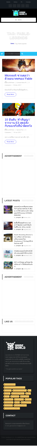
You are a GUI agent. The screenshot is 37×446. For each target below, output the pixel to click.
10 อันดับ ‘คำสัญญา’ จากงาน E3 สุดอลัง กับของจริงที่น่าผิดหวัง (18, 123)
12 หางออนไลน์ (19, 399)
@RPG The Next (26, 402)
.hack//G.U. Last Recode (20, 390)
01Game (7, 393)
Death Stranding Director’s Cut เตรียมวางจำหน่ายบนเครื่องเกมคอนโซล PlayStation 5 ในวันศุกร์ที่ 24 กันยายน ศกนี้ (23, 239)
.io (29, 390)
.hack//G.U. (7, 390)
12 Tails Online (8, 399)
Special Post (20, 130)
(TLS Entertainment (9, 384)
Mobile (8, 2)
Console (28, 2)
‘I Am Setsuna (8, 405)
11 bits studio (15, 396)
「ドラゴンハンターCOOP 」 (12, 408)
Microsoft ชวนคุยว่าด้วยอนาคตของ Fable (18, 77)
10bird (28, 393)
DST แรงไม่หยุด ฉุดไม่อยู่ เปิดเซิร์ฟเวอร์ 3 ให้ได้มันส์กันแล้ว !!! (23, 264)
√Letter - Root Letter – (20, 405)
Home (12, 43)
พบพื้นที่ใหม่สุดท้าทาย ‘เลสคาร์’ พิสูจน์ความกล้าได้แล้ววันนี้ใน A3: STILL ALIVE (23, 225)
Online (15, 2)
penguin (18, 217)
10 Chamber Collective (18, 393)
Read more (10, 94)
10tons (6, 396)
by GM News (10, 82)
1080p (17, 402)
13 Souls (28, 399)
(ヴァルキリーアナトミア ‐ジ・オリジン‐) (14, 387)
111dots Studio (8, 402)
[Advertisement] (19, 178)
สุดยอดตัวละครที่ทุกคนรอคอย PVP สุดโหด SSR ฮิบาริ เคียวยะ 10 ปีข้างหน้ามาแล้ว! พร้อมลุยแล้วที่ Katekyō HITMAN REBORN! (23, 211)
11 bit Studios (24, 396)
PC (22, 2)
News (23, 82)
